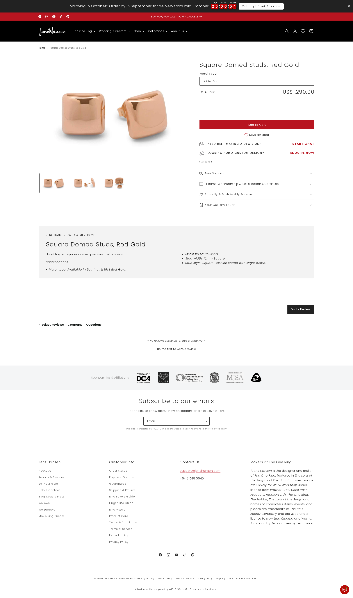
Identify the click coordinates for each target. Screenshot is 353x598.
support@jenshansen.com (200, 471)
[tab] (51, 325)
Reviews (44, 503)
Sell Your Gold (48, 484)
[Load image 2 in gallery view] (84, 183)
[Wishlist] (303, 31)
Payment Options (121, 477)
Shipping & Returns (122, 490)
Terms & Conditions (123, 522)
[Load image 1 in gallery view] (54, 183)
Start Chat (303, 144)
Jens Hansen (111, 578)
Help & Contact (49, 490)
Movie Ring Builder (51, 516)
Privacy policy (205, 578)
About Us (45, 470)
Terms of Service (211, 428)
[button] (84, 31)
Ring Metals (117, 509)
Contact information (247, 578)
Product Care (118, 516)
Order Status (118, 470)
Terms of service (185, 578)
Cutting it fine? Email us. (261, 6)
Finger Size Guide (121, 503)
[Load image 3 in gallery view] (114, 183)
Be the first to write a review (176, 349)
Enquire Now (302, 153)
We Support (47, 509)
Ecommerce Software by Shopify (136, 578)
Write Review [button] (300, 309)
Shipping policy (224, 578)
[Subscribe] (205, 421)
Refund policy (118, 535)
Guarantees (117, 484)
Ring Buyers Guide (122, 496)
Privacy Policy (189, 428)
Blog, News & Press (52, 496)
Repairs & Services (52, 477)
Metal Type (208, 73)
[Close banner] (349, 6)
